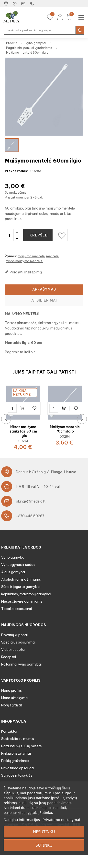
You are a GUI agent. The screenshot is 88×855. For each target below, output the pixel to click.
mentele (52, 256)
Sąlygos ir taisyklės (16, 775)
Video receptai (13, 649)
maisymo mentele (31, 256)
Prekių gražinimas (15, 761)
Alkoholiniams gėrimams (21, 579)
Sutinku (44, 845)
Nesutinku (44, 831)
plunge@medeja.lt (30, 501)
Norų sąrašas (11, 705)
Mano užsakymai (14, 698)
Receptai (8, 657)
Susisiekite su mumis (17, 739)
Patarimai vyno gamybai (21, 664)
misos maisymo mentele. (24, 261)
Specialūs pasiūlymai (18, 642)
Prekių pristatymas (16, 753)
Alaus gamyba (13, 572)
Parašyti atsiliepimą (23, 272)
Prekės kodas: (16, 171)
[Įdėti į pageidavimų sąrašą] (34, 408)
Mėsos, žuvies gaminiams (21, 601)
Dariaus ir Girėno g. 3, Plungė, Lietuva (46, 472)
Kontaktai (9, 731)
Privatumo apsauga (17, 768)
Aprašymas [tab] (44, 289)
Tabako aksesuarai (16, 609)
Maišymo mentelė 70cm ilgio (65, 429)
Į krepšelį (38, 235)
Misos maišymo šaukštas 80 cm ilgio (23, 431)
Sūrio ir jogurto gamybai (20, 587)
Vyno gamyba (12, 557)
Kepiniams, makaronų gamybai (26, 594)
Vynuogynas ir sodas (18, 564)
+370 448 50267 (30, 516)
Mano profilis (11, 690)
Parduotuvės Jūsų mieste (21, 746)
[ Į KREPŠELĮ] (23, 408)
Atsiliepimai (44, 300)
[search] (80, 30)
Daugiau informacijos (22, 819)
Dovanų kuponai (14, 635)
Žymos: (11, 256)
